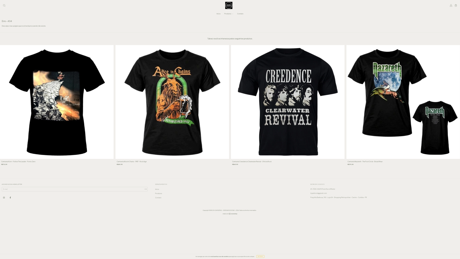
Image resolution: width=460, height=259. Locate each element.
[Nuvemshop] (230, 214)
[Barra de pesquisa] (4, 6)
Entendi (260, 256)
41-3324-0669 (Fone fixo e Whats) (322, 189)
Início (219, 14)
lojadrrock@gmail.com (318, 193)
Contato (240, 14)
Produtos (228, 14)
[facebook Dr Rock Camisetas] (10, 197)
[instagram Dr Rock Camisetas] (4, 197)
